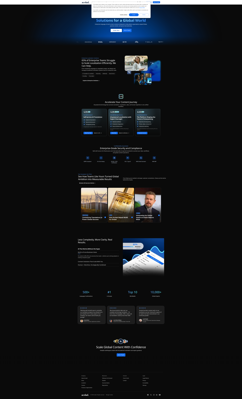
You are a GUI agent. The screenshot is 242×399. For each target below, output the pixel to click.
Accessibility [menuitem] (145, 382)
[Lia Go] (94, 112)
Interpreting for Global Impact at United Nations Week (145, 217)
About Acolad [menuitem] (84, 378)
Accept (133, 14)
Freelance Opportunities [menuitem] (86, 387)
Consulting (84, 76)
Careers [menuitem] (83, 385)
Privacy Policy (142, 7)
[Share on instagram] (154, 395)
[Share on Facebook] (148, 395)
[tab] (98, 249)
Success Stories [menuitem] (105, 382)
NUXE (111, 215)
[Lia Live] (147, 112)
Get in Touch (156, 2)
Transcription (91, 76)
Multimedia (105, 73)
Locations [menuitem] (83, 382)
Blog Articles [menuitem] (105, 385)
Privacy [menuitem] (144, 380)
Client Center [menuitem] (126, 378)
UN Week (138, 213)
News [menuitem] (82, 380)
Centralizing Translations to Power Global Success (92, 218)
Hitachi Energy (85, 215)
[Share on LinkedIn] (156, 395)
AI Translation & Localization (88, 73)
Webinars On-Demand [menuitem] (107, 378)
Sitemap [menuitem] (144, 385)
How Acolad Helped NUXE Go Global (118, 218)
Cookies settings (123, 14)
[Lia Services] (121, 112)
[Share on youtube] (160, 395)
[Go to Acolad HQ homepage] (85, 2)
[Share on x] (151, 395)
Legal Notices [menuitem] (146, 378)
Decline (143, 14)
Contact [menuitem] (124, 380)
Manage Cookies (109, 394)
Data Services (112, 73)
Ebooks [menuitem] (104, 380)
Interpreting (98, 73)
